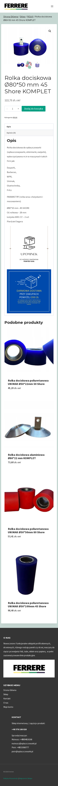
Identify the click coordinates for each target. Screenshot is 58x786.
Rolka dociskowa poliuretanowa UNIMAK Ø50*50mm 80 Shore (28, 530)
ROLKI (15, 117)
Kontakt (7, 698)
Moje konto (8, 707)
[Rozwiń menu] (52, 6)
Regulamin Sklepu (25, 778)
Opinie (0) (11, 133)
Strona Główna (9, 690)
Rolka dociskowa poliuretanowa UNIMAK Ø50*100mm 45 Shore (28, 604)
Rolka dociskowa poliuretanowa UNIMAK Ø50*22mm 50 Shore (28, 382)
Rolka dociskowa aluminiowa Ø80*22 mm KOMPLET (26, 456)
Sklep (5, 694)
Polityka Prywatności (10, 778)
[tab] (29, 127)
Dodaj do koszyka (33, 108)
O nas (5, 702)
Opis (9, 126)
